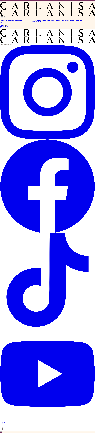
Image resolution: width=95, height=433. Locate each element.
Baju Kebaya (2, 20)
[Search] (2, 17)
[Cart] (4, 17)
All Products (3, 423)
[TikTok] (47, 326)
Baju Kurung (33, 20)
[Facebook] (47, 232)
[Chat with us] (1, 432)
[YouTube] (47, 420)
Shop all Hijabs (2, 25)
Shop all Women (2, 19)
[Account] (3, 17)
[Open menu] (1, 1)
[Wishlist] (0, 17)
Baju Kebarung (65, 20)
